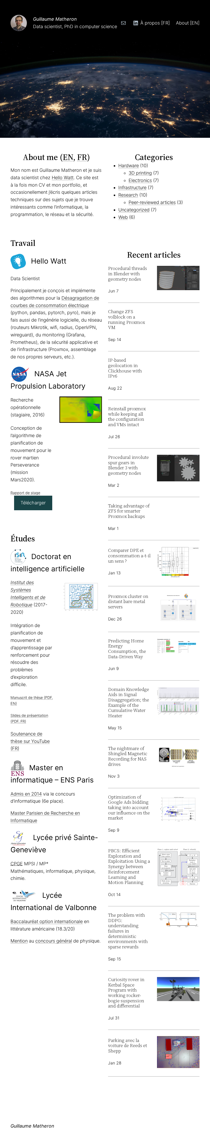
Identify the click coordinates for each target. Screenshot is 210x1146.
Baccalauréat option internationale (46, 921)
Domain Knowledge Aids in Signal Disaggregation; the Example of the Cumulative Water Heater (128, 703)
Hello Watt (63, 177)
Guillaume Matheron (55, 19)
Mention (19, 941)
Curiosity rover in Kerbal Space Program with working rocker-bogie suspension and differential (126, 993)
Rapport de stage (25, 493)
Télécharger (33, 502)
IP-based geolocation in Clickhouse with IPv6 (125, 368)
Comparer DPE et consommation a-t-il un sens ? (129, 556)
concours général (53, 941)
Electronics (140, 180)
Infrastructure (132, 187)
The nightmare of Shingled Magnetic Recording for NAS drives (127, 756)
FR (82, 157)
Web (123, 217)
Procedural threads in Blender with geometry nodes (127, 274)
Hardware (128, 165)
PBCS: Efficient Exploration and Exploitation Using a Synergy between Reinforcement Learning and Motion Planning (129, 866)
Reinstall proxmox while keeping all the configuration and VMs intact (127, 416)
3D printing (140, 173)
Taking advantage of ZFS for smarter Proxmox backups (129, 511)
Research (128, 195)
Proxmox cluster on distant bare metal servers (128, 602)
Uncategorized (134, 209)
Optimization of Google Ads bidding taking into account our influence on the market (129, 808)
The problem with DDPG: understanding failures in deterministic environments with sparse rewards (128, 931)
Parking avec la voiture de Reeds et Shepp (127, 1046)
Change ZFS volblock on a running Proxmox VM (126, 319)
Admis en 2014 (26, 794)
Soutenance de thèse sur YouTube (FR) (30, 741)
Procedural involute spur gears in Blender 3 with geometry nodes (128, 465)
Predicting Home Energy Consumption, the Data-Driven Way (127, 649)
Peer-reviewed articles (152, 202)
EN (68, 157)
